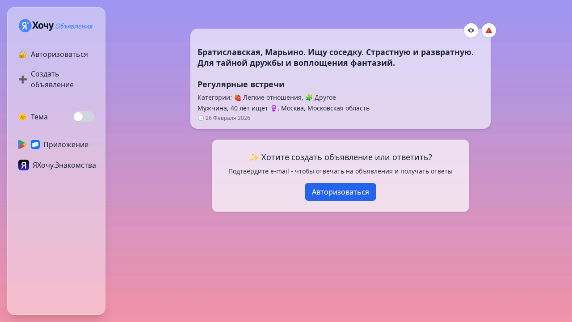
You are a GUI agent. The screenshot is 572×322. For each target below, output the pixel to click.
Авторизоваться (340, 192)
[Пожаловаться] (489, 30)
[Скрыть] (471, 30)
